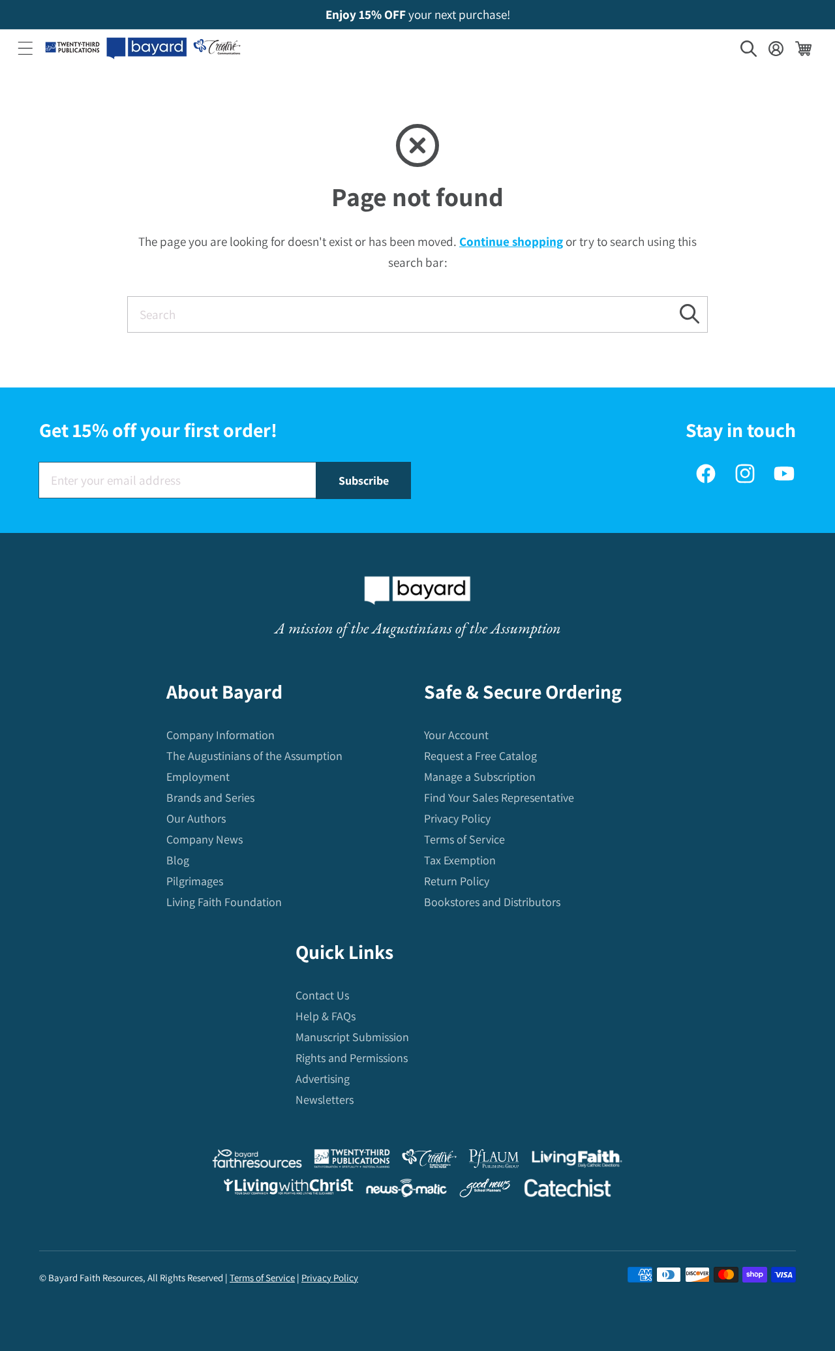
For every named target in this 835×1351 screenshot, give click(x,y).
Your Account (456, 734)
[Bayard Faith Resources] (257, 1161)
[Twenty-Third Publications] (352, 1161)
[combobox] (417, 314)
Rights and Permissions (352, 1057)
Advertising (323, 1078)
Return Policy (456, 880)
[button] (25, 48)
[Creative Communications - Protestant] (429, 1161)
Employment (198, 776)
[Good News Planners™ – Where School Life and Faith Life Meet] (485, 1191)
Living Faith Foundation (224, 901)
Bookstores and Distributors (492, 901)
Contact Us (322, 995)
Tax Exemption (460, 860)
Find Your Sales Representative (499, 797)
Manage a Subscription (480, 776)
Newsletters (325, 1099)
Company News (204, 839)
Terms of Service (464, 839)
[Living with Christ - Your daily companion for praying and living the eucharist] (288, 1190)
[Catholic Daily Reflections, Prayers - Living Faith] (577, 1161)
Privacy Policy (457, 818)
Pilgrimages (194, 880)
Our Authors (196, 818)
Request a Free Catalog (480, 755)
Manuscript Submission (352, 1036)
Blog (177, 860)
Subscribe (364, 480)
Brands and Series (210, 797)
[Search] (690, 314)
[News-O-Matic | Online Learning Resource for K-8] (406, 1191)
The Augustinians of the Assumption (254, 755)
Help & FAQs (326, 1016)
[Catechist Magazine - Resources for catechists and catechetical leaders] (567, 1191)
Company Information (220, 734)
